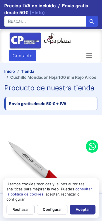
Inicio (9, 71)
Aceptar (83, 209)
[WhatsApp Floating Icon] (92, 146)
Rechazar (20, 209)
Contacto (22, 55)
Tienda (27, 71)
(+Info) (37, 12)
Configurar (52, 209)
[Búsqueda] (92, 21)
